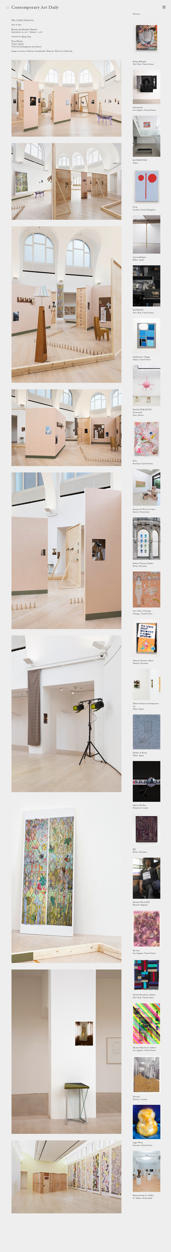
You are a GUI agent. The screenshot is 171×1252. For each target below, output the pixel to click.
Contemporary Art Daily (35, 8)
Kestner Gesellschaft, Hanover (24, 30)
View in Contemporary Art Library (26, 47)
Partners (136, 14)
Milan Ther (26, 37)
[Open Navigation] (164, 7)
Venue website (17, 44)
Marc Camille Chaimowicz (22, 20)
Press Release (17, 41)
